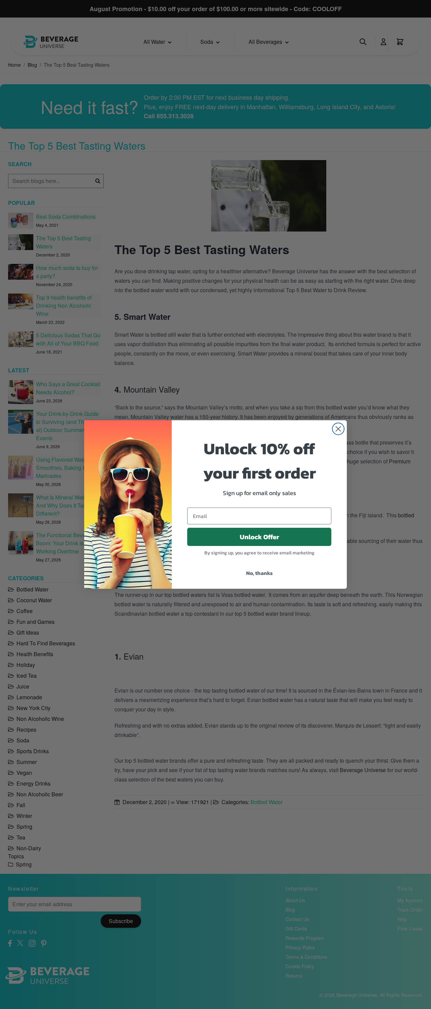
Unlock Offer (259, 537)
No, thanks (259, 573)
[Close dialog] (338, 429)
